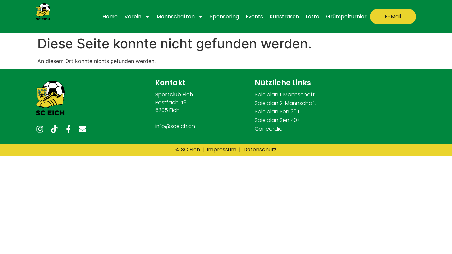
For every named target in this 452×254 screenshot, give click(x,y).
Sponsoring (224, 16)
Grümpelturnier (346, 16)
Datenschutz (260, 149)
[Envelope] (82, 129)
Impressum (222, 149)
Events (254, 16)
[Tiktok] (54, 129)
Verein (132, 16)
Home (110, 16)
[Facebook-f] (68, 129)
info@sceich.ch (175, 126)
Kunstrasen (284, 16)
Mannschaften (176, 16)
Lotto (312, 16)
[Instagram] (40, 129)
